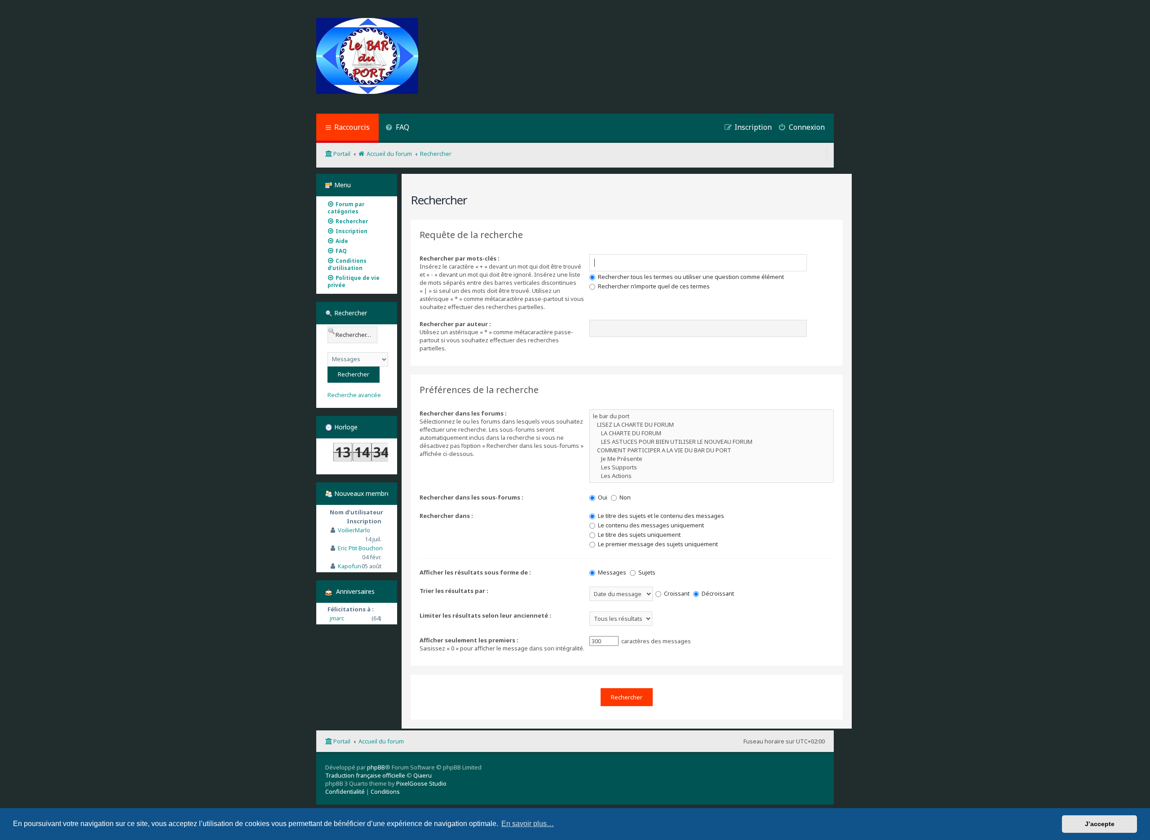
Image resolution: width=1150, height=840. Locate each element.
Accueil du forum (381, 741)
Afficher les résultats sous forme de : (475, 572)
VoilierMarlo (354, 530)
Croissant (676, 593)
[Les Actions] (711, 476)
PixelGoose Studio (421, 783)
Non (624, 497)
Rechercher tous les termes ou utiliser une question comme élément (690, 277)
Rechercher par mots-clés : (460, 258)
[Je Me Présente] (711, 459)
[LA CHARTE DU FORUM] (711, 433)
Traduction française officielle (365, 775)
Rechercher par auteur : (455, 324)
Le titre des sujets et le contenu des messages (660, 516)
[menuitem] (397, 128)
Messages (611, 572)
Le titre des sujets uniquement (639, 535)
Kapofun (349, 566)
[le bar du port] (711, 416)
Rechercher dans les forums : (463, 413)
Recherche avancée (354, 395)
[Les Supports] (711, 467)
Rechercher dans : (446, 516)
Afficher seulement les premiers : (469, 640)
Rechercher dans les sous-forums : (471, 497)
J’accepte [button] (1100, 823)
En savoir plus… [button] (527, 823)
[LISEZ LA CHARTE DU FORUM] (711, 424)
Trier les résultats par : (454, 591)
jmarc (337, 618)
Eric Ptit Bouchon (360, 548)
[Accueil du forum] (367, 57)
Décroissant (717, 593)
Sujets (646, 572)
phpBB (376, 767)
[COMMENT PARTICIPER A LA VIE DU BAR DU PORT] (711, 450)
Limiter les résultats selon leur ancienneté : (485, 615)
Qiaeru (422, 775)
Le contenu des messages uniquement (650, 525)
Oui (602, 497)
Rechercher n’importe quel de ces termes (653, 286)
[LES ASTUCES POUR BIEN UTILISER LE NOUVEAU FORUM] (711, 442)
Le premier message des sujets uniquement (657, 544)
